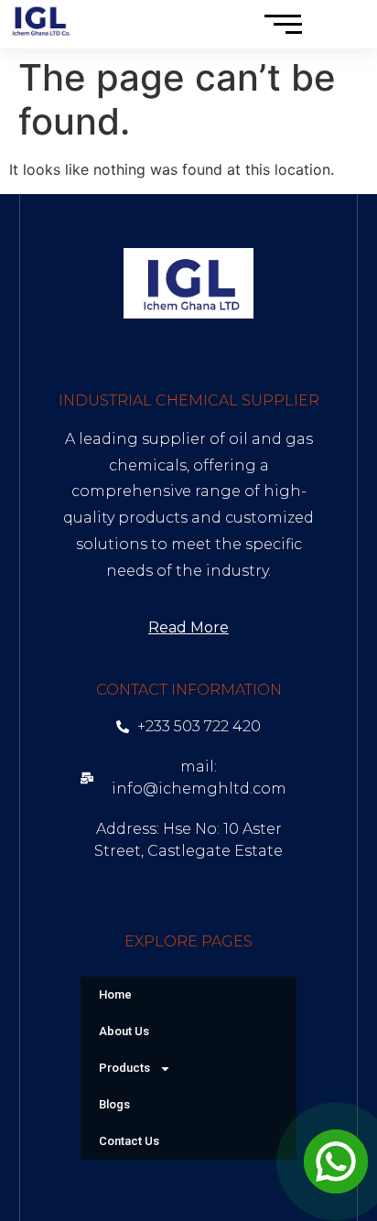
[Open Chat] (336, 1161)
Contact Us (129, 1141)
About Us (124, 1031)
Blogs (114, 1104)
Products (124, 1068)
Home (115, 994)
